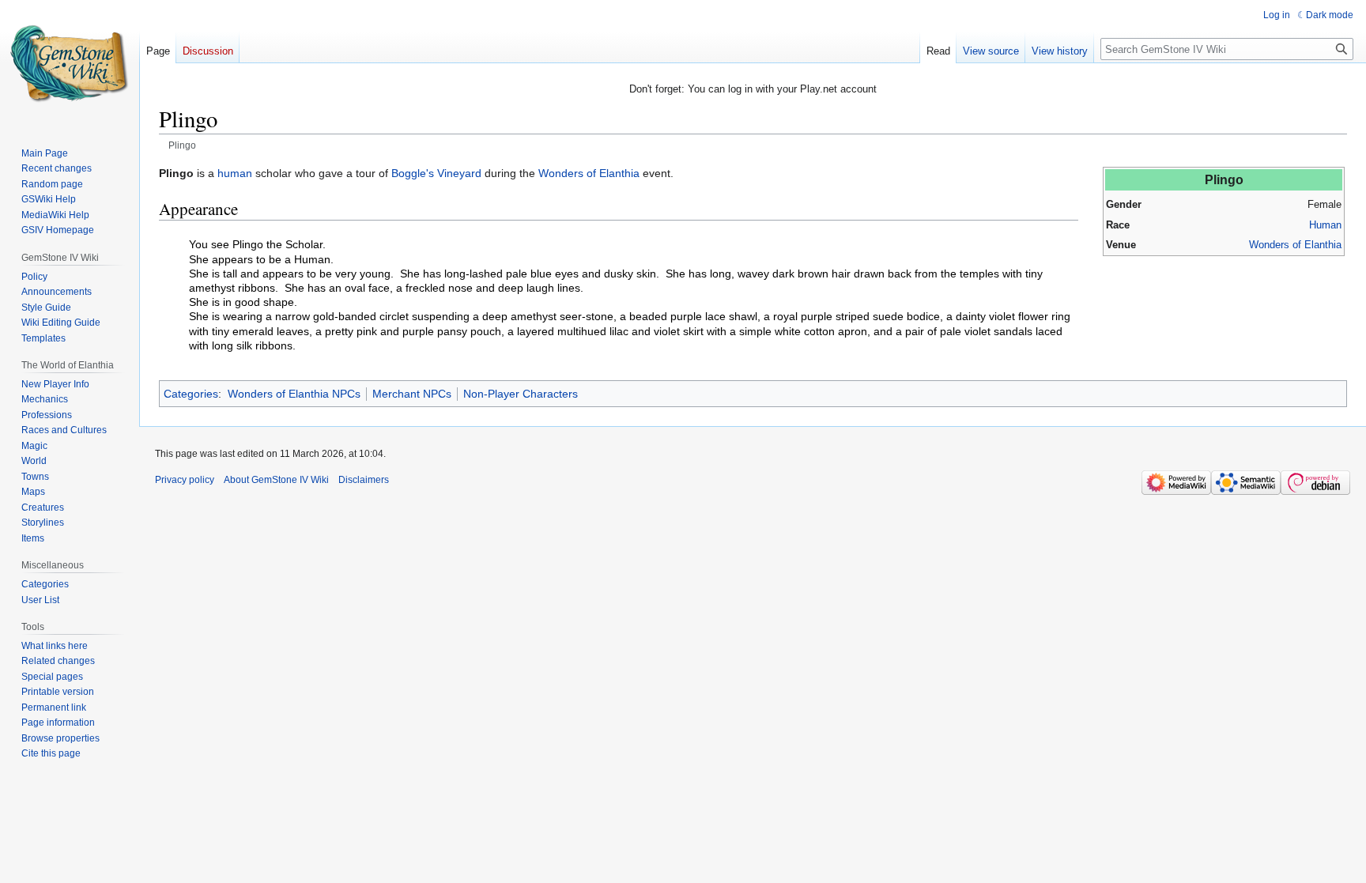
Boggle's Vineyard (436, 173)
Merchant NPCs (411, 393)
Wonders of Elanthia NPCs (294, 393)
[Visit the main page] (69, 63)
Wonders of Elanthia (1295, 245)
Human (1325, 225)
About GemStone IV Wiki (276, 479)
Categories (191, 393)
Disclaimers (363, 479)
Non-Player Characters (520, 393)
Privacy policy (184, 479)
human (234, 173)
